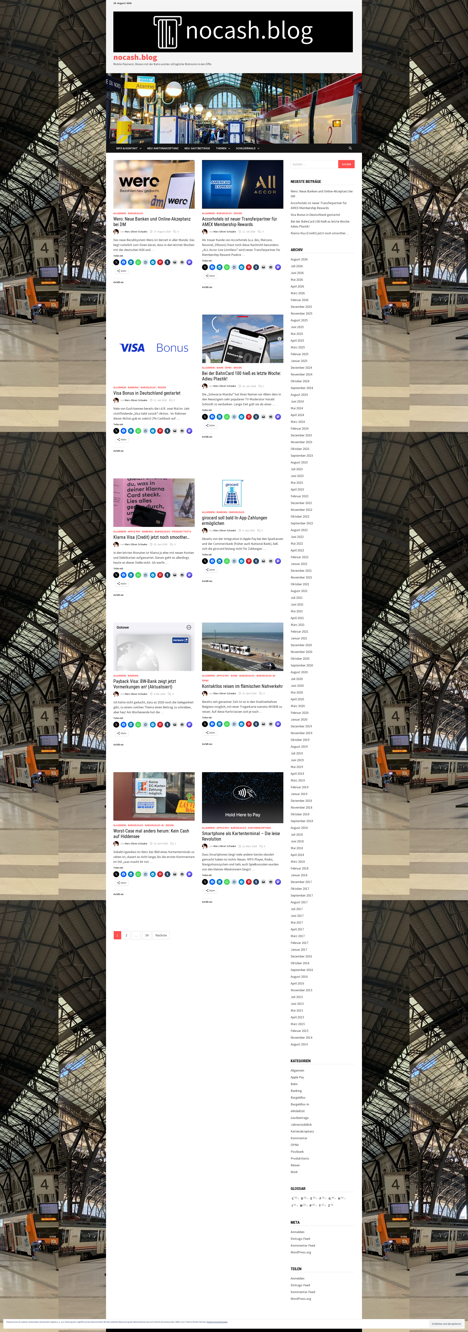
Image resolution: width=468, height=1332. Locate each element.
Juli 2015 (297, 997)
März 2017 (298, 936)
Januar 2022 (299, 564)
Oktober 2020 (300, 658)
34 (146, 935)
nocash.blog (135, 57)
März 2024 (298, 422)
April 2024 (297, 415)
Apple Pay (134, 531)
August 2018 (299, 828)
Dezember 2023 (301, 435)
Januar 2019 (299, 794)
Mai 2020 (297, 692)
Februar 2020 (299, 713)
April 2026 (297, 286)
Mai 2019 (297, 767)
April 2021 (297, 618)
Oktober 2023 (300, 449)
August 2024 (299, 394)
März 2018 (298, 861)
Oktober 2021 (300, 584)
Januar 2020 (299, 719)
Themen (221, 148)
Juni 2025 (297, 327)
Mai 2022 (297, 543)
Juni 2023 (297, 476)
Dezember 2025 (301, 307)
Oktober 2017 (300, 888)
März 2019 (298, 780)
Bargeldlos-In (265, 675)
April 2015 (297, 1017)
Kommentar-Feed (303, 1245)
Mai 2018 (297, 848)
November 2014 (301, 1037)
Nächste (161, 935)
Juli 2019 (297, 753)
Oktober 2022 (300, 516)
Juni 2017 (297, 916)
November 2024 (301, 374)
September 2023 (302, 455)
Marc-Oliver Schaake (136, 231)
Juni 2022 (297, 537)
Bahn (220, 367)
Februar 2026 (299, 300)
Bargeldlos (135, 213)
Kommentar (299, 1138)
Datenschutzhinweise (217, 1321)
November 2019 (301, 733)
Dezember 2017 (301, 882)
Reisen (238, 213)
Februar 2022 (299, 557)
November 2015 (301, 990)
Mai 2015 (297, 1010)
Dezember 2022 (301, 503)
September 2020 (302, 665)
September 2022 (302, 523)
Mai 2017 (297, 922)
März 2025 (298, 347)
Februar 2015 (299, 1031)
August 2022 (299, 530)
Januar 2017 (299, 949)
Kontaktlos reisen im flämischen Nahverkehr (242, 686)
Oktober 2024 (300, 381)
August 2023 (299, 462)
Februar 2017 (299, 943)
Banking (133, 387)
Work (294, 1172)
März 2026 (298, 293)
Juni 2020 (297, 685)
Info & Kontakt (127, 148)
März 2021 (298, 625)
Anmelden (297, 1232)
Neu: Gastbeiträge (197, 148)
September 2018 (302, 821)
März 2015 (298, 1024)
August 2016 (299, 976)
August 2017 (299, 902)
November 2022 (301, 510)
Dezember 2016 (301, 956)
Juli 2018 (297, 834)
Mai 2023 (297, 482)
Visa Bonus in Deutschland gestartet (146, 393)
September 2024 (302, 388)
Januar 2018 (299, 875)
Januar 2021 (299, 638)
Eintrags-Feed (300, 1239)
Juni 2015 (297, 1004)
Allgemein (119, 213)
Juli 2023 (297, 469)
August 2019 (299, 746)
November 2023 (301, 442)
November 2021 (301, 577)
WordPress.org (301, 1252)
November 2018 (301, 807)
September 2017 (302, 895)
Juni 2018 (297, 841)
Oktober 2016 (300, 963)
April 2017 (297, 929)
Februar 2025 (299, 354)
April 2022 (297, 550)
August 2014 (299, 1044)
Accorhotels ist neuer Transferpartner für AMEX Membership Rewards (239, 221)
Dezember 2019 (301, 726)
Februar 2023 (299, 496)
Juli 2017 (297, 909)
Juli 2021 (297, 597)
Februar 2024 (299, 428)
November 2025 (301, 313)
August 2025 (299, 320)
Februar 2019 (299, 787)
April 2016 (297, 983)
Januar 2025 (299, 361)
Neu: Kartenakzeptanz (163, 148)
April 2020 (297, 699)
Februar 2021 (299, 631)
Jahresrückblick (301, 1124)
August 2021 (299, 591)
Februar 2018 (299, 868)
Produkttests (181, 531)
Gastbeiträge (300, 1118)
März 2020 (298, 706)
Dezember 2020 (301, 645)
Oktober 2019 (300, 740)
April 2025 (297, 340)
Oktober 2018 (300, 814)
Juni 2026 (297, 273)
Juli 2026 (297, 266)
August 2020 (299, 672)
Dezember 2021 (301, 570)
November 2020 (301, 652)
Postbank (297, 1151)
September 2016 (302, 970)
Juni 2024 (297, 401)
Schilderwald (246, 148)
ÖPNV (228, 367)
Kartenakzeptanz (259, 827)
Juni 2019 (297, 760)
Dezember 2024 (301, 367)
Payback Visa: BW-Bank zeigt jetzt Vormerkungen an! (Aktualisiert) (144, 684)
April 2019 (297, 773)
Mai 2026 (297, 279)
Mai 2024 (297, 408)
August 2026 (299, 259)
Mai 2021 (297, 611)
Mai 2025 (297, 334)
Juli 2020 (297, 679)
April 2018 (297, 855)
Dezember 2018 (301, 801)
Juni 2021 (297, 604)
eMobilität (298, 1111)
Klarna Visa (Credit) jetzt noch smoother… (151, 537)
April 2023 (297, 489)
